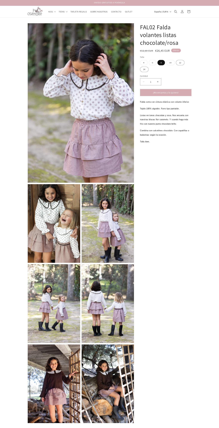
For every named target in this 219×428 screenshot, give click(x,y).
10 (172, 63)
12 (180, 62)
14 (144, 69)
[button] (52, 12)
